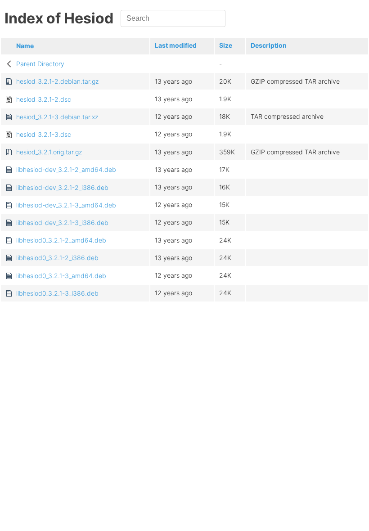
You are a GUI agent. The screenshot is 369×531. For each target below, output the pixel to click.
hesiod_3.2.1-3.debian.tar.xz (57, 117)
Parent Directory (40, 64)
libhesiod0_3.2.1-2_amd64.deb (61, 240)
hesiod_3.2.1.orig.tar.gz (49, 152)
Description (269, 45)
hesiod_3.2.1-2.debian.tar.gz (57, 81)
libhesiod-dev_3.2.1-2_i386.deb (62, 187)
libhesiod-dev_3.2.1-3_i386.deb (62, 222)
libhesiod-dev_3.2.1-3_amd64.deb (66, 205)
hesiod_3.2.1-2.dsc (43, 99)
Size (225, 45)
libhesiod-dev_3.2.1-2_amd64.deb (66, 169)
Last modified (176, 45)
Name (25, 46)
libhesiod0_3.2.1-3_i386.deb (57, 293)
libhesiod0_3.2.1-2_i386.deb (57, 257)
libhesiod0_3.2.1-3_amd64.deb (61, 275)
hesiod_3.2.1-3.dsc (43, 134)
